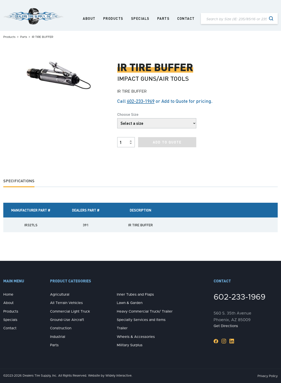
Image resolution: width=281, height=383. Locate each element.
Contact (186, 18)
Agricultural (59, 294)
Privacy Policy (268, 376)
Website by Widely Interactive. (110, 375)
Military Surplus (129, 345)
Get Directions (226, 326)
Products (113, 18)
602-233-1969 (141, 101)
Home (8, 294)
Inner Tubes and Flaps (135, 294)
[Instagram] (224, 341)
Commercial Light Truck (70, 311)
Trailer (122, 328)
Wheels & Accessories (136, 337)
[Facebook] (216, 341)
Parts (163, 18)
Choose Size (128, 114)
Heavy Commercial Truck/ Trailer (145, 311)
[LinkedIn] (231, 341)
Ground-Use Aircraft (67, 320)
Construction (60, 328)
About (89, 18)
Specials (140, 18)
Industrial (57, 337)
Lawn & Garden (129, 303)
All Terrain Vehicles (66, 303)
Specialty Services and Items (141, 320)
